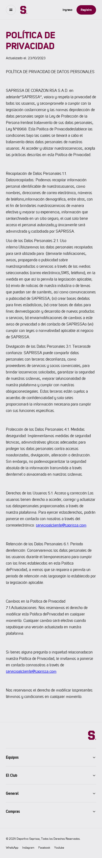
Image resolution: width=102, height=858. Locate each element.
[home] (21, 10)
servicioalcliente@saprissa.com (61, 525)
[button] (11, 10)
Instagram (28, 847)
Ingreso (68, 10)
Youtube (59, 847)
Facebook (44, 847)
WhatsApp (12, 847)
